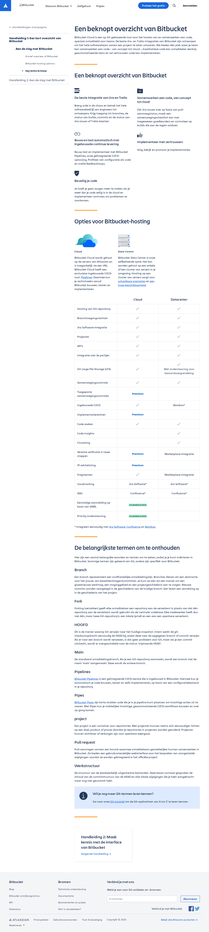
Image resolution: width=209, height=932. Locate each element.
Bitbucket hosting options (40, 63)
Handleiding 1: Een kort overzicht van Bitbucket (35, 39)
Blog (11, 889)
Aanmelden (190, 5)
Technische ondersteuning (72, 889)
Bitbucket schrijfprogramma (24, 896)
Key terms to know (36, 70)
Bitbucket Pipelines (86, 678)
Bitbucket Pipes (84, 702)
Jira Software (117, 526)
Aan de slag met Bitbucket (34, 49)
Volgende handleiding (94, 853)
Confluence (134, 526)
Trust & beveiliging (92, 919)
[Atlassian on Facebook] (191, 908)
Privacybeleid (41, 919)
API (11, 902)
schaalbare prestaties (131, 281)
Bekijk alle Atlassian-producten (178, 919)
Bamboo (150, 526)
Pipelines (86, 277)
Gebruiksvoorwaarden (65, 919)
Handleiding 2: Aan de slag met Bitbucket (37, 80)
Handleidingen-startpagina (29, 27)
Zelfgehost (84, 6)
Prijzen (100, 6)
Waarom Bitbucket (57, 6)
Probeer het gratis (153, 5)
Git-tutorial (117, 801)
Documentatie (66, 896)
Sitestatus (14, 909)
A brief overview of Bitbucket (41, 56)
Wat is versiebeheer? (69, 909)
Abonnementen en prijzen (72, 902)
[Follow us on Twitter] (197, 908)
